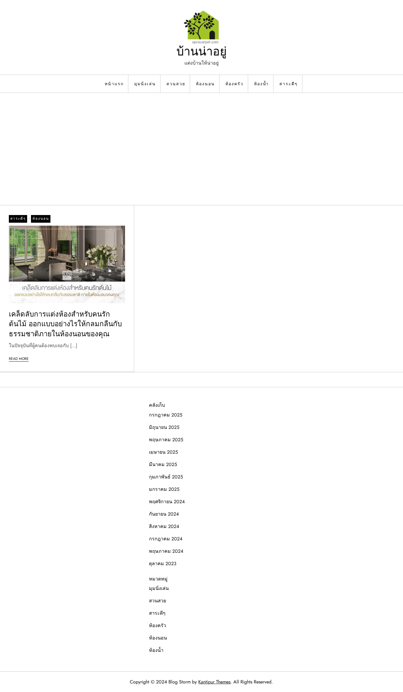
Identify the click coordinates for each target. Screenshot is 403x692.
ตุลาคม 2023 (162, 563)
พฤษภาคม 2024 (166, 551)
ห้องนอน (205, 84)
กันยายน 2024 (164, 514)
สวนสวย (175, 84)
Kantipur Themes (214, 681)
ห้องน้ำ (261, 84)
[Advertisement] (201, 149)
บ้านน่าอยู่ (201, 51)
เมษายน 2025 (163, 452)
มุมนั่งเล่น (145, 84)
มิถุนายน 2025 (164, 427)
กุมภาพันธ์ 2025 (166, 476)
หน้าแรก (114, 84)
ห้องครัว (234, 84)
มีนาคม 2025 (163, 464)
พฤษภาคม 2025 (166, 439)
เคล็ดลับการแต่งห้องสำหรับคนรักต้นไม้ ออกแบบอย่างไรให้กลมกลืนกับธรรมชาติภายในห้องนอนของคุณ (65, 324)
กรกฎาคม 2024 (165, 538)
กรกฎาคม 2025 (165, 414)
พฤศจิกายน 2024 (167, 501)
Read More (19, 358)
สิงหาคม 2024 (164, 526)
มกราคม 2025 (164, 489)
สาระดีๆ (288, 84)
